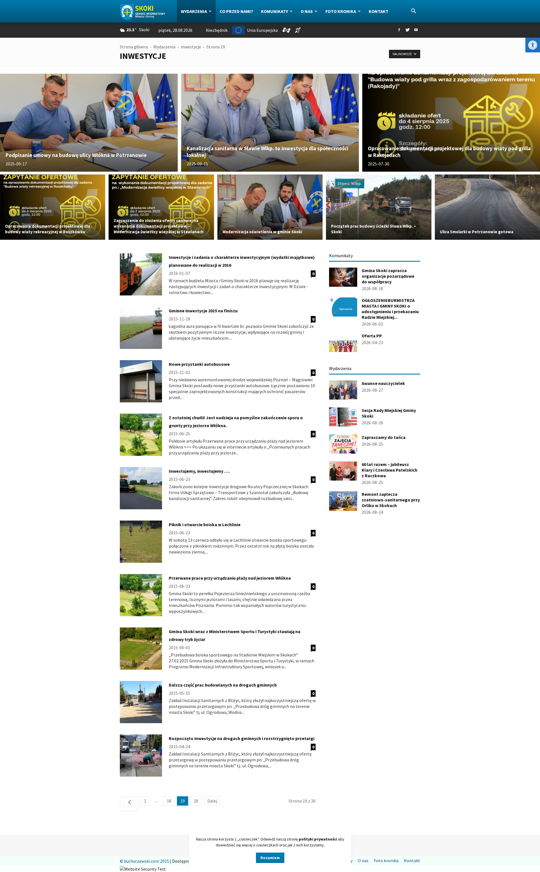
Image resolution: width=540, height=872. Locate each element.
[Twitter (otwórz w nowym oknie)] (407, 30)
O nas (307, 11)
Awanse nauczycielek (383, 383)
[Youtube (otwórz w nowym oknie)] (416, 30)
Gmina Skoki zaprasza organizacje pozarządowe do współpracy (388, 276)
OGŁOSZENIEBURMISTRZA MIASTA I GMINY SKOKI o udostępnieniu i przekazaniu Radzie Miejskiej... (390, 308)
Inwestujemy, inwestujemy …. (199, 471)
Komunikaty (274, 11)
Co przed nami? (236, 11)
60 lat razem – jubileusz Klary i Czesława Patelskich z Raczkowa (389, 469)
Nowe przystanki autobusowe (199, 364)
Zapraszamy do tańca (384, 437)
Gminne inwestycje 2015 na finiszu (203, 310)
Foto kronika (340, 11)
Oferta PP (372, 336)
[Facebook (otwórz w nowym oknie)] (399, 30)
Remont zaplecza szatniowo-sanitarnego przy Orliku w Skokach (391, 499)
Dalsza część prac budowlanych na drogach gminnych (223, 685)
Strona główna (134, 47)
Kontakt (378, 11)
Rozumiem (270, 857)
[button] (532, 45)
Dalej (212, 801)
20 (196, 801)
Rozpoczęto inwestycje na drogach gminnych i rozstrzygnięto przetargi (241, 738)
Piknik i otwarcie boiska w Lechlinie (204, 524)
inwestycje (191, 47)
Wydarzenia (194, 11)
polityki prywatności (318, 839)
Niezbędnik (217, 30)
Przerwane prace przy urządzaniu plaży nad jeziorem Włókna (230, 578)
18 (169, 801)
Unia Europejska (262, 30)
